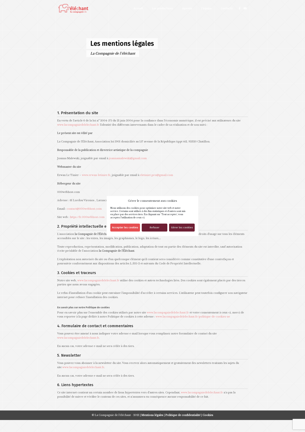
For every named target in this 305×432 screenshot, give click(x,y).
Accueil (138, 8)
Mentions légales (152, 415)
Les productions (162, 8)
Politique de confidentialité (183, 415)
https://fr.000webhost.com (87, 217)
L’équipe (206, 8)
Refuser (154, 227)
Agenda (187, 8)
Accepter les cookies (125, 227)
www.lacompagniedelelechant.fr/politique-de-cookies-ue (193, 316)
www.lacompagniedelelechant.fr (78, 124)
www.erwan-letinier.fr (96, 175)
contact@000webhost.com (84, 208)
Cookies (208, 415)
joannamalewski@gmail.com (128, 158)
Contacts (227, 8)
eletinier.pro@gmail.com (156, 175)
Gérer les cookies (182, 227)
